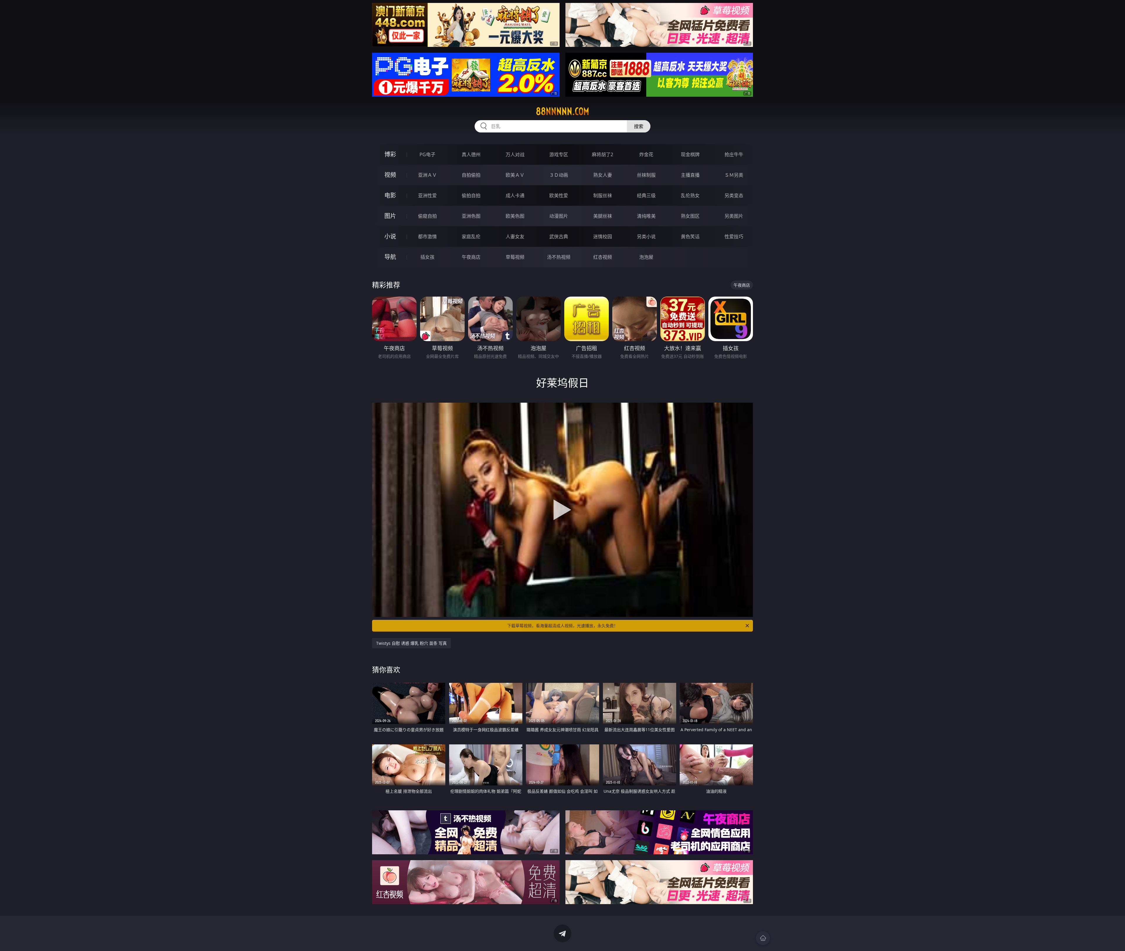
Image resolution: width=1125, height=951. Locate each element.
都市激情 (427, 236)
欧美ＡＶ (515, 175)
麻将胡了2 (602, 154)
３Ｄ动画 (558, 175)
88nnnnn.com (562, 111)
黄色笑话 (690, 236)
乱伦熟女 (690, 195)
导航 (390, 257)
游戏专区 (558, 154)
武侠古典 (558, 236)
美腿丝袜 (602, 216)
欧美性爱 (558, 195)
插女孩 (427, 257)
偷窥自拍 (427, 216)
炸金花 (646, 154)
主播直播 (690, 175)
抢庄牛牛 (734, 154)
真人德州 (471, 154)
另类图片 (734, 216)
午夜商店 (471, 257)
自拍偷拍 (471, 175)
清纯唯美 (646, 216)
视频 (390, 175)
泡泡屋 (646, 257)
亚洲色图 (471, 216)
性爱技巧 (734, 236)
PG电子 (427, 154)
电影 (390, 195)
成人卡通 (515, 195)
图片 (390, 216)
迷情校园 (602, 236)
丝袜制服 (646, 175)
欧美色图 (515, 216)
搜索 (638, 126)
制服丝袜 (602, 195)
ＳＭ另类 (734, 175)
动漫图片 (558, 216)
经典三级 (646, 195)
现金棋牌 (690, 154)
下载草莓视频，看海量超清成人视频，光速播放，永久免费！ (562, 625)
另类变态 (734, 195)
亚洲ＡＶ (427, 175)
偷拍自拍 (471, 195)
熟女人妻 (602, 175)
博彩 (390, 154)
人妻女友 (515, 236)
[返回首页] (763, 938)
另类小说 (646, 236)
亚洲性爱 (427, 195)
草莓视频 (515, 257)
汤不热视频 (558, 257)
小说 (390, 236)
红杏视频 (602, 257)
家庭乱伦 (471, 236)
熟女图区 (690, 216)
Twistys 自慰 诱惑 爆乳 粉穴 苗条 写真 (411, 643)
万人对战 (515, 154)
